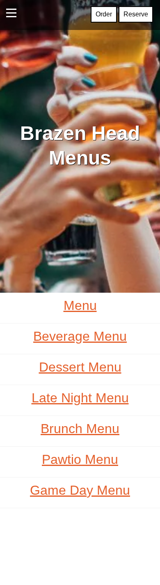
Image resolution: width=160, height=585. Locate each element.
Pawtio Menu (80, 459)
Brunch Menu (80, 428)
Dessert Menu (80, 367)
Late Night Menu (80, 397)
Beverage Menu (80, 336)
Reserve (135, 14)
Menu (80, 305)
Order (104, 14)
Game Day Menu (80, 490)
